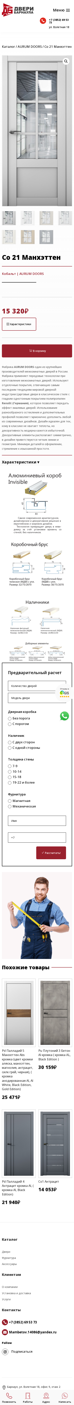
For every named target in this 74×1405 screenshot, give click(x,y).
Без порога (21, 718)
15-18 (17, 777)
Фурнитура (9, 1258)
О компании (10, 1287)
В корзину (39, 351)
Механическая (24, 806)
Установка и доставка (16, 1293)
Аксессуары (9, 1264)
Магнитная (21, 800)
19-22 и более (24, 782)
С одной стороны (26, 747)
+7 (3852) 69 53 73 (59, 21)
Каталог (8, 46)
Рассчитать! (53, 853)
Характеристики (20, 324)
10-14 (17, 771)
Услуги (6, 1299)
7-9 (15, 766)
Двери (6, 1252)
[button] (66, 61)
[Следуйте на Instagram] (5, 1352)
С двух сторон (24, 742)
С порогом (21, 724)
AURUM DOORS (30, 46)
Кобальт (9, 273)
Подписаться (21, 1351)
